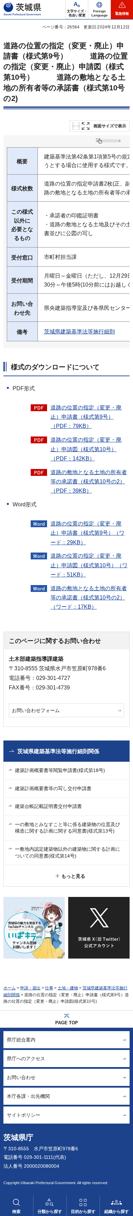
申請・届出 (30, 988)
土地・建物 (68, 988)
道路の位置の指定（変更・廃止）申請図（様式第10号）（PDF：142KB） (85, 449)
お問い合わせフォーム (36, 710)
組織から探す (116, 1211)
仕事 (49, 988)
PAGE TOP (66, 1022)
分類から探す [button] (50, 1211)
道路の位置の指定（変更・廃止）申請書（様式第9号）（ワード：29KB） (87, 533)
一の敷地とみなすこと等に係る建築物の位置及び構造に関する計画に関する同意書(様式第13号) (67, 828)
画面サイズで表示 (109, 126)
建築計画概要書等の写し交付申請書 (53, 788)
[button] (99, 9)
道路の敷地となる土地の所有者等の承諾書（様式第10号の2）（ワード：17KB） (88, 597)
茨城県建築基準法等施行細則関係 (58, 751)
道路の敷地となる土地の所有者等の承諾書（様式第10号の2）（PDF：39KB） (88, 481)
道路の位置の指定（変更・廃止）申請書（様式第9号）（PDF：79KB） (85, 417)
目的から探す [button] (83, 1211)
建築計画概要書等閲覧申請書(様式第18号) (60, 770)
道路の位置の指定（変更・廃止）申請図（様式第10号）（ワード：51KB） (89, 565)
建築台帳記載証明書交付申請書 (48, 806)
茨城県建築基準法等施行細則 (79, 331)
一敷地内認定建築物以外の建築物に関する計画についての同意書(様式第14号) (67, 852)
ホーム (9, 988)
